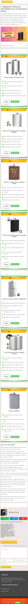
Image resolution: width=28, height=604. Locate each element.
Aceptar (17, 602)
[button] (25, 45)
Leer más (23, 602)
